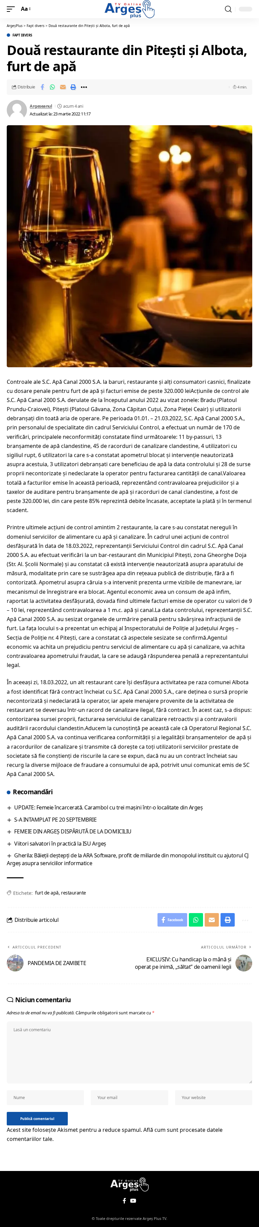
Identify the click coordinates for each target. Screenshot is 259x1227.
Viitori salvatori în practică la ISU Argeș (60, 843)
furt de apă (47, 892)
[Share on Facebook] (42, 87)
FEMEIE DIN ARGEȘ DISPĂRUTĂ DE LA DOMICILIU (72, 831)
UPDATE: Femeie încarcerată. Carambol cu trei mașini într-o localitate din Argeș (108, 807)
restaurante (73, 892)
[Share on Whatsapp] (52, 87)
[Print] (73, 87)
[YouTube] (133, 1200)
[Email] (63, 87)
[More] (84, 87)
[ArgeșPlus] (129, 9)
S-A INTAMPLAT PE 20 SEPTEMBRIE (55, 819)
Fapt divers (22, 35)
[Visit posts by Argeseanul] (17, 110)
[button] (12, 9)
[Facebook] (124, 1200)
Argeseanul (41, 106)
